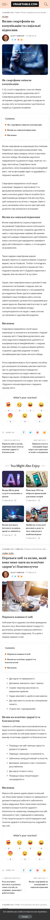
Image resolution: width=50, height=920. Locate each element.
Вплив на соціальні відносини (21, 130)
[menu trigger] (5, 4)
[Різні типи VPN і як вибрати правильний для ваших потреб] (37, 479)
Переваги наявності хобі (18, 654)
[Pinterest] (18, 40)
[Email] (21, 40)
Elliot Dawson (17, 36)
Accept (25, 917)
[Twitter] (15, 40)
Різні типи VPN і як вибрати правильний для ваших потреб (36, 493)
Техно (5, 17)
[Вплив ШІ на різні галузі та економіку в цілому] (13, 479)
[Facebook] (12, 40)
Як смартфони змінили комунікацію (24, 125)
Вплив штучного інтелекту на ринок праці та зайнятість (11, 528)
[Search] (45, 4)
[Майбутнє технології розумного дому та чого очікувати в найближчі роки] (37, 514)
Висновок (12, 135)
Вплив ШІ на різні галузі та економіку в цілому (12, 493)
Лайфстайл (8, 553)
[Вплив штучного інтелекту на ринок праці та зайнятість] (13, 514)
